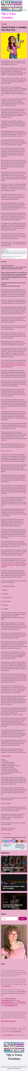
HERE (14, 488)
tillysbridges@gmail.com (7, 829)
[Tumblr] (22, 841)
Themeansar (17, 1068)
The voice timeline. (6, 756)
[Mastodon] (9, 841)
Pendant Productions (18, 677)
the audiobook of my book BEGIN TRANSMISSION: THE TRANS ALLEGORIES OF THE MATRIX (13, 365)
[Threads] (16, 841)
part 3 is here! (6, 833)
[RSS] (24, 841)
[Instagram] (11, 841)
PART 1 (8, 78)
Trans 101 (6, 865)
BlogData (10, 1068)
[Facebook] (14, 841)
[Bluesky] (6, 841)
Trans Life (4, 24)
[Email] (3, 841)
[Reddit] (19, 841)
